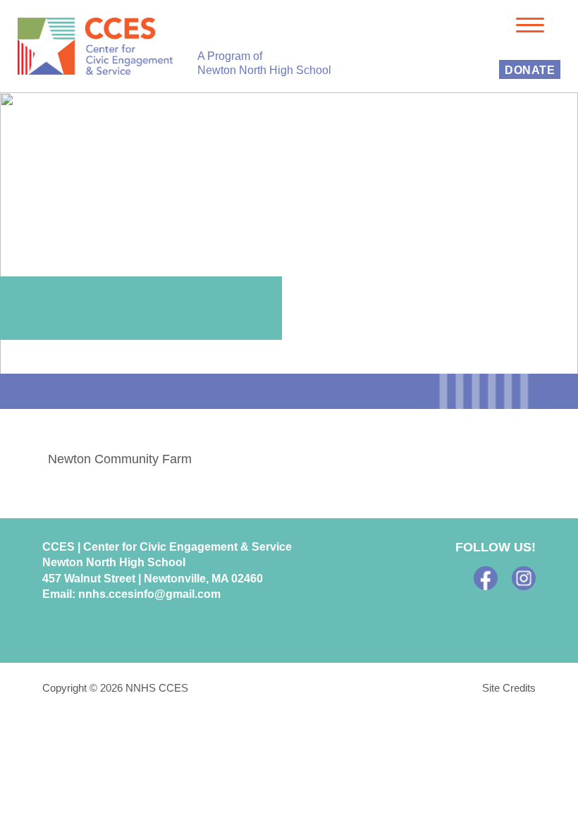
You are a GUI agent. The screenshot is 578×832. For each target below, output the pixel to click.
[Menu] (529, 24)
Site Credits (509, 688)
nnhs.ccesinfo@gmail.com (149, 594)
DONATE (530, 70)
